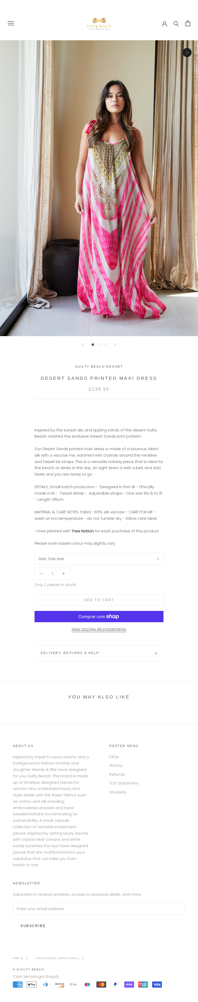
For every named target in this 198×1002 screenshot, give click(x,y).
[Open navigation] (11, 23)
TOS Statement (123, 783)
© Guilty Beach (28, 969)
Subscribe (33, 926)
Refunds (117, 774)
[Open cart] (187, 23)
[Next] (115, 344)
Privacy (115, 765)
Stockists (117, 792)
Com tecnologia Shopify (36, 976)
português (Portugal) (57, 958)
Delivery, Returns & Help (70, 653)
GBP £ (18, 958)
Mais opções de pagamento (99, 629)
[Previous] (83, 344)
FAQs (114, 756)
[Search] (176, 23)
